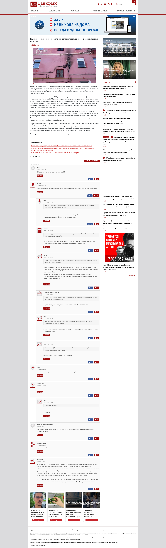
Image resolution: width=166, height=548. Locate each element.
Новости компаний (126, 11)
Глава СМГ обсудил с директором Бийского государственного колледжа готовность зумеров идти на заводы (118, 267)
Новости (34, 11)
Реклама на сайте (113, 542)
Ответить (40, 176)
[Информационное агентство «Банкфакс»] (46, 4)
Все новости (132, 275)
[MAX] (108, 4)
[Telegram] (98, 4)
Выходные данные (35, 542)
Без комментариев (98, 11)
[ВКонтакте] (101, 4)
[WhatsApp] (39, 156)
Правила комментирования (71, 542)
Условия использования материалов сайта (52, 542)
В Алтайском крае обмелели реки (113, 229)
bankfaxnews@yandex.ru (102, 530)
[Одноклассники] (111, 4)
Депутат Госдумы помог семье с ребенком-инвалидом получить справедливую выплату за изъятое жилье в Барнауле (118, 121)
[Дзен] (105, 4)
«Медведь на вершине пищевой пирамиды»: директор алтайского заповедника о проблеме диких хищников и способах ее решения (119, 139)
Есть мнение (54, 11)
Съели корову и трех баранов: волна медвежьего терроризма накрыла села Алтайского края (61, 146)
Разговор (75, 11)
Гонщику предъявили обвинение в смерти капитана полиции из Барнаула (55, 153)
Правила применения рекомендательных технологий (94, 542)
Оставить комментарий (92, 161)
